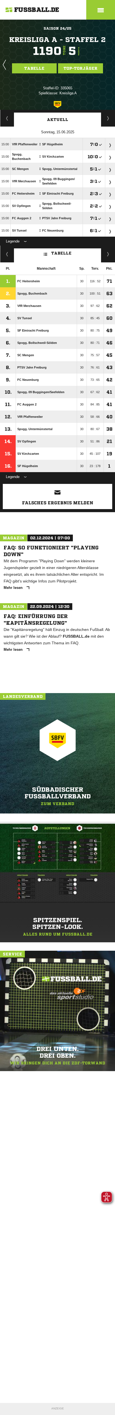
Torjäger (7, 118)
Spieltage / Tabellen (108, 118)
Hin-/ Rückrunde (108, 254)
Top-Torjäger (80, 68)
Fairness (7, 254)
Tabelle (34, 68)
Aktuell (57, 120)
